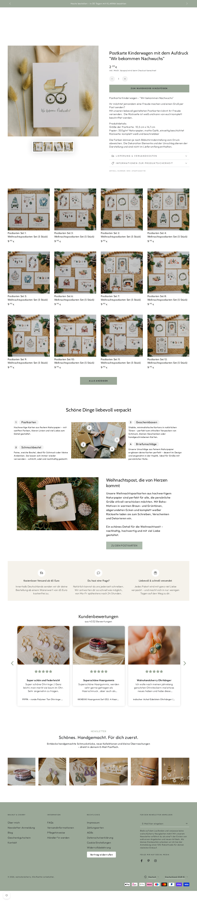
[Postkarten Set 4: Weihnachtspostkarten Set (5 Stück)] (168, 210)
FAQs (50, 822)
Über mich (14, 822)
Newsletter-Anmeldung (21, 827)
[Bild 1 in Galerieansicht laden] (37, 146)
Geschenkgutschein (19, 837)
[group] (21, 771)
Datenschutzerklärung (100, 837)
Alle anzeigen (98, 381)
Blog (10, 832)
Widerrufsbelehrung (99, 847)
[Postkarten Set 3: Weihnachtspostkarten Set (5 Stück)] (75, 210)
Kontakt (12, 842)
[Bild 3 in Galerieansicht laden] (58, 146)
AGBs (90, 832)
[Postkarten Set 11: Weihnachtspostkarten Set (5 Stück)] (122, 336)
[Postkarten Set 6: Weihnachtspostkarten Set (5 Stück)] (75, 272)
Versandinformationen (60, 827)
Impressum (93, 822)
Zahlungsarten (95, 827)
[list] (98, 582)
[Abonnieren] (187, 823)
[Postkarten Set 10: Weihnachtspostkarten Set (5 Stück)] (75, 336)
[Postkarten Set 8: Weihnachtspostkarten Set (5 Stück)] (168, 272)
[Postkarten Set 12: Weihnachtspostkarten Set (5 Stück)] (168, 336)
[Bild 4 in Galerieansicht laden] (68, 146)
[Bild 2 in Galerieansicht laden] (48, 146)
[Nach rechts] (186, 3)
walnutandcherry (23, 877)
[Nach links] (10, 3)
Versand (123, 70)
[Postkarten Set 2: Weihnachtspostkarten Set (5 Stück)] (122, 210)
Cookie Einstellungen (99, 842)
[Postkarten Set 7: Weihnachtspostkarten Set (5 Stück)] (122, 272)
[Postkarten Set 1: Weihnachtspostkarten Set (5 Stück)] (29, 210)
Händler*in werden (58, 837)
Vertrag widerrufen (101, 854)
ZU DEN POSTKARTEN (124, 545)
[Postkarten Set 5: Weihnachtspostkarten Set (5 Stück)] (29, 272)
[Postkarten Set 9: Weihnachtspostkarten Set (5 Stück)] (29, 336)
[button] (13, 663)
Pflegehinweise (56, 832)
